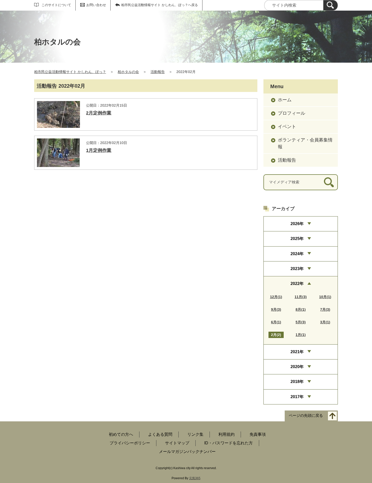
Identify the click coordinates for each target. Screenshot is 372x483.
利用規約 (226, 434)
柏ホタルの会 (128, 72)
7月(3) (325, 309)
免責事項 (258, 434)
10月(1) (325, 297)
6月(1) (276, 322)
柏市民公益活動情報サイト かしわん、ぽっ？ (70, 72)
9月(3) (276, 309)
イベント (287, 126)
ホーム (285, 99)
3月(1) (325, 322)
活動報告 (158, 72)
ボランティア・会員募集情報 (305, 143)
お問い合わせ (96, 5)
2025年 (297, 238)
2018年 (297, 381)
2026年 (297, 224)
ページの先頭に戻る (306, 416)
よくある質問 (160, 434)
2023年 (297, 269)
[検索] (330, 5)
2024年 (297, 254)
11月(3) (301, 297)
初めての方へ (121, 434)
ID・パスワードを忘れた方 (228, 443)
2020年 (297, 367)
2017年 (297, 397)
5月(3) (301, 322)
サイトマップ (177, 443)
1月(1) (301, 335)
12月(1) (276, 297)
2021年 (297, 352)
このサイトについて (56, 5)
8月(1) (301, 309)
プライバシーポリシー (130, 443)
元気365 (194, 478)
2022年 (297, 283)
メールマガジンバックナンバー (187, 451)
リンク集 (195, 434)
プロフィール (291, 113)
